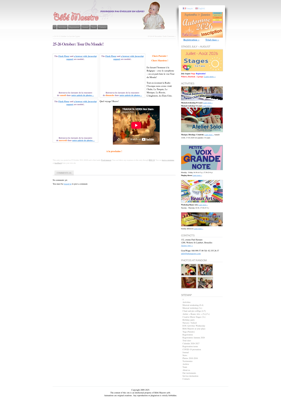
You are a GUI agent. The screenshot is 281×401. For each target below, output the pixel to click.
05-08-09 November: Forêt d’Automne (161, 36)
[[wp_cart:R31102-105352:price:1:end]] (189, 288)
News (185, 355)
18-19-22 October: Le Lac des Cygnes (67, 36)
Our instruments (189, 373)
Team (185, 367)
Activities (187, 302)
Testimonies (188, 361)
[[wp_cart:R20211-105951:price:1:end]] (205, 288)
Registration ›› (191, 40)
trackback (58, 163)
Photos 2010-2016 (190, 358)
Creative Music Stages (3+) (194, 317)
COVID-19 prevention (192, 349)
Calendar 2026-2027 (191, 343)
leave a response (168, 160)
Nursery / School (190, 322)
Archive (186, 364)
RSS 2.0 (152, 160)
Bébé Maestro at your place (194, 328)
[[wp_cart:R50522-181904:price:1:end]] (205, 275)
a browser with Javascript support (81, 58)
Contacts (186, 378)
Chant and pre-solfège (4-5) (194, 310)
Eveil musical (106, 160)
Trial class (187, 340)
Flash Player (63, 56)
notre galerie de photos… (82, 95)
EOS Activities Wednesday (194, 325)
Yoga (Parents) (189, 331)
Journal (186, 352)
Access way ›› (187, 245)
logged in (67, 183)
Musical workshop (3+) (192, 308)
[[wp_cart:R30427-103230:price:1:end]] (189, 275)
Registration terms (190, 346)
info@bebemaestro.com (191, 253)
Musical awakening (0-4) (193, 305)
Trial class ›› (212, 40)
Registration (188, 334)
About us (186, 370)
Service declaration (190, 376)
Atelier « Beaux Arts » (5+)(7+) (196, 314)
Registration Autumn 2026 (194, 337)
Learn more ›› (210, 76)
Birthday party (189, 319)
